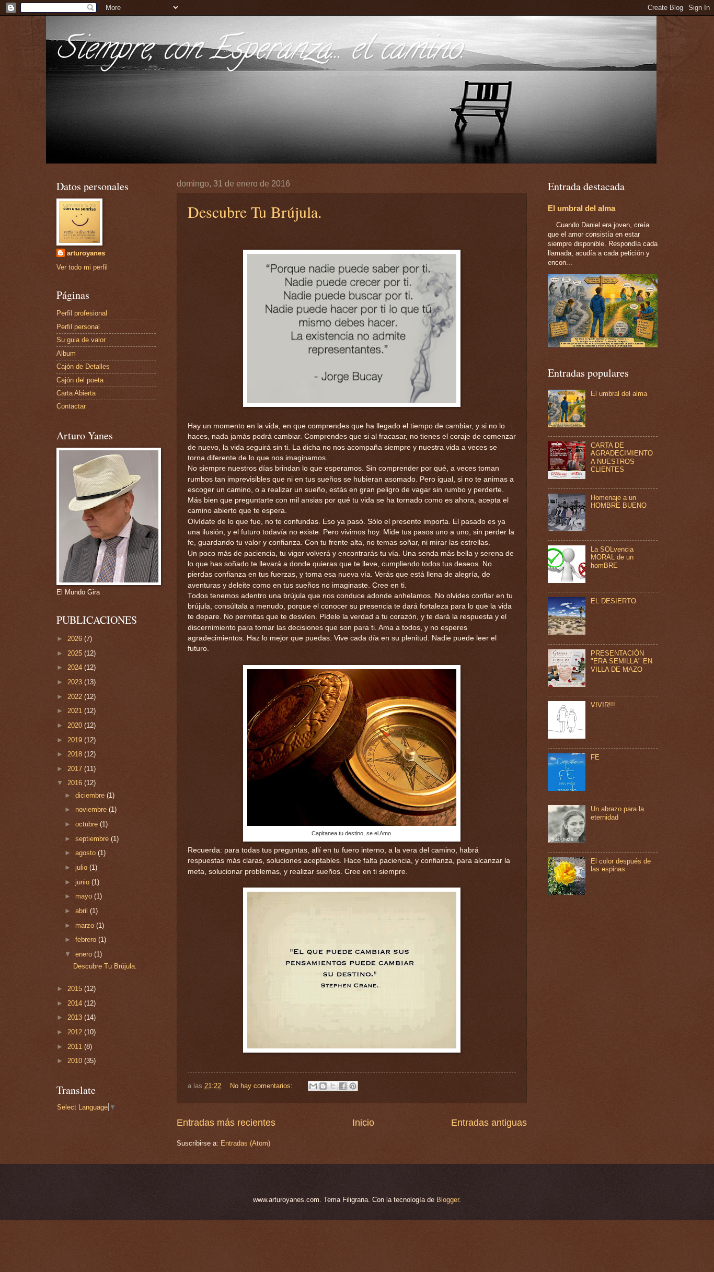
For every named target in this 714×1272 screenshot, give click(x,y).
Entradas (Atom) (245, 1143)
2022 (75, 697)
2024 (75, 667)
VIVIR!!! (603, 705)
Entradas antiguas (489, 1122)
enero (84, 954)
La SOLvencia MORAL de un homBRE (612, 557)
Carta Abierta (76, 393)
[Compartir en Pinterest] (353, 1086)
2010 (75, 1061)
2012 (75, 1032)
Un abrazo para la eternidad (617, 813)
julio (82, 867)
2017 (75, 769)
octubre (87, 824)
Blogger (447, 1200)
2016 (75, 783)
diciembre (91, 795)
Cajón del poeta (79, 380)
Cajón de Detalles (83, 366)
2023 (75, 682)
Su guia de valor (81, 340)
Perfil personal (78, 327)
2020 (75, 725)
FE (595, 757)
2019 (75, 740)
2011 (75, 1047)
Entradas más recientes (226, 1122)
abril (82, 911)
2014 (75, 1003)
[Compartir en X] (333, 1086)
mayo (84, 896)
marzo (85, 925)
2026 (75, 639)
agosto (86, 853)
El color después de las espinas (621, 865)
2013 (75, 1017)
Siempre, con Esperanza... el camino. (260, 51)
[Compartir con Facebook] (343, 1086)
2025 (75, 653)
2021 (75, 711)
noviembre (92, 809)
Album (66, 353)
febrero (86, 939)
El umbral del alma (581, 208)
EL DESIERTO (613, 601)
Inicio (363, 1122)
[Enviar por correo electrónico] (313, 1086)
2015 (75, 989)
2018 (75, 754)
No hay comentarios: (262, 1086)
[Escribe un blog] (323, 1086)
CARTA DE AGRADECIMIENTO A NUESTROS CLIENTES (622, 457)
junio (83, 882)
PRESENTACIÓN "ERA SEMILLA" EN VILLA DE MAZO (621, 661)
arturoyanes (86, 253)
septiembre (93, 839)
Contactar (71, 406)
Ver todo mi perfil (82, 267)
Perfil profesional (81, 313)
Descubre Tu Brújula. (255, 211)
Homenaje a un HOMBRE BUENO (619, 501)
